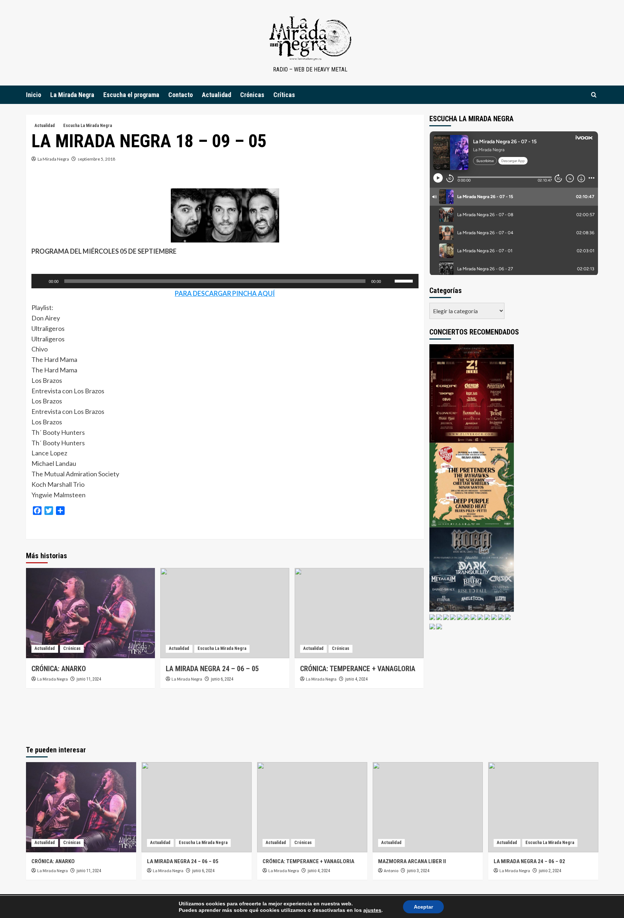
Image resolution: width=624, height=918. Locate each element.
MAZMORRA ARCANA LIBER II (412, 861)
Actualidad (216, 95)
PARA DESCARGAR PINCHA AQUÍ (225, 293)
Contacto (180, 95)
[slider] (405, 280)
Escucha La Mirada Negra (87, 125)
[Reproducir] (40, 281)
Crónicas (252, 95)
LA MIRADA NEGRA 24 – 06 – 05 (212, 668)
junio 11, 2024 (89, 679)
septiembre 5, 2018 (96, 159)
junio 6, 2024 (222, 679)
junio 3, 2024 (418, 870)
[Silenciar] (389, 281)
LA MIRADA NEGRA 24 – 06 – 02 (529, 861)
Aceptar (423, 907)
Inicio (33, 95)
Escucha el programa (131, 95)
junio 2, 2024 (550, 870)
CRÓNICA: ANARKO (58, 668)
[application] (225, 281)
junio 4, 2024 (356, 679)
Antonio (391, 870)
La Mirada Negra (72, 95)
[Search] (593, 94)
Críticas (284, 95)
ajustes (372, 910)
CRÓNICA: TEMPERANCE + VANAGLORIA (357, 668)
